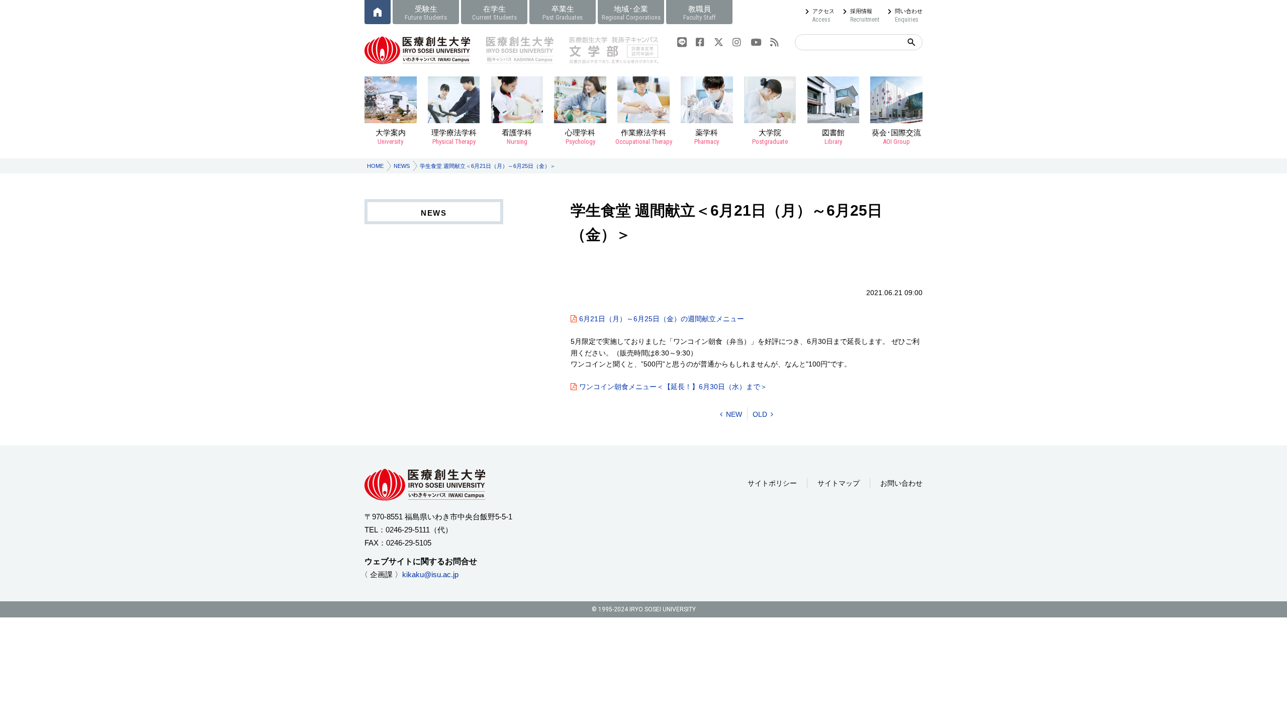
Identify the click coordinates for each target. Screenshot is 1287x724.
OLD (760, 414)
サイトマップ (838, 483)
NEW (734, 414)
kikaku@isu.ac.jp (430, 574)
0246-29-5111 (408, 529)
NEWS (402, 166)
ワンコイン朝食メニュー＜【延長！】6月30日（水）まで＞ (673, 387)
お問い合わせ (901, 483)
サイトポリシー (772, 483)
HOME (375, 166)
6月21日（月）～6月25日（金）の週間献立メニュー (661, 319)
